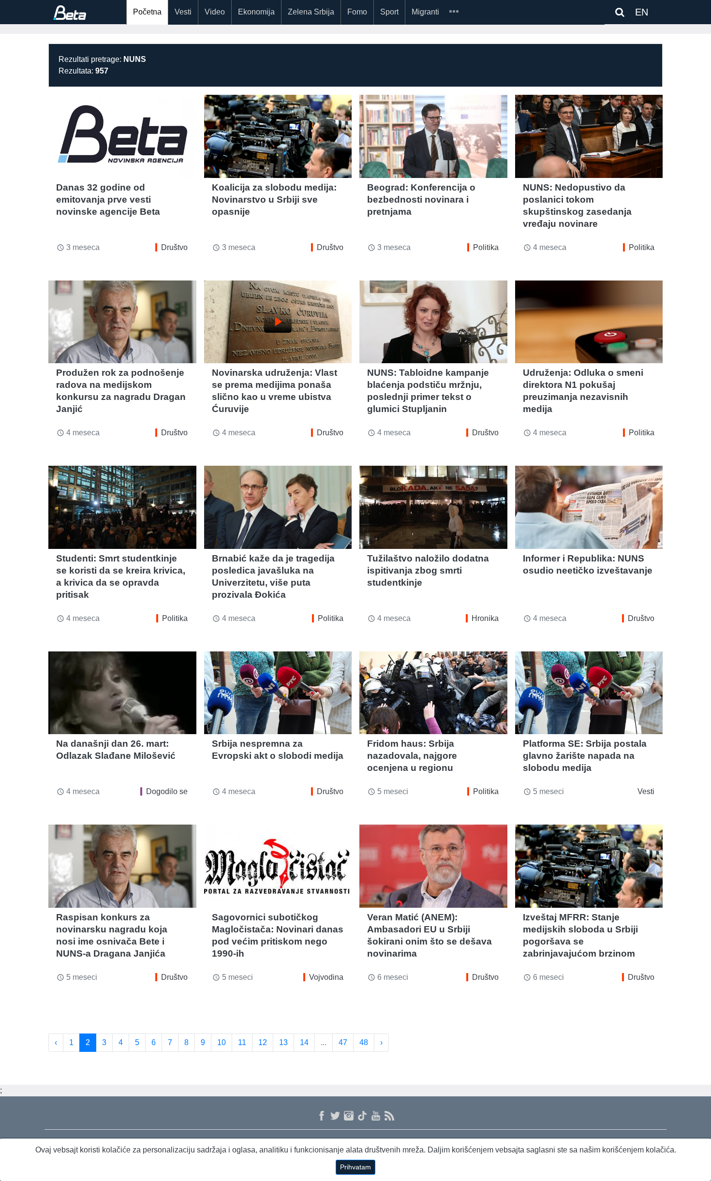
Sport (389, 12)
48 (363, 1042)
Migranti (425, 12)
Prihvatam (355, 1167)
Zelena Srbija (311, 12)
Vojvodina (326, 977)
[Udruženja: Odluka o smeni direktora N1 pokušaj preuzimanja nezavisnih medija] (589, 322)
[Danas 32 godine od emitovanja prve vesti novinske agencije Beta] (122, 136)
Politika (486, 247)
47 (343, 1042)
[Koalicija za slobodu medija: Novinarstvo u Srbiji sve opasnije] (278, 136)
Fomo (357, 12)
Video (215, 12)
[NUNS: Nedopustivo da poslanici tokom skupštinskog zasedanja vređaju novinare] (589, 136)
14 (304, 1042)
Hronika (485, 618)
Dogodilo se (167, 791)
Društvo (174, 247)
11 (242, 1042)
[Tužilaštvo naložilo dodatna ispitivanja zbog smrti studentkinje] (433, 507)
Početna (147, 12)
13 (283, 1042)
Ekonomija (256, 12)
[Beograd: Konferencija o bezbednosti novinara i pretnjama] (433, 136)
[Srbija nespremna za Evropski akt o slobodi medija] (278, 693)
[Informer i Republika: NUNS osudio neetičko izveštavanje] (589, 507)
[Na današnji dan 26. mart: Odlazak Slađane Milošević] (122, 693)
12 (262, 1042)
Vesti (183, 12)
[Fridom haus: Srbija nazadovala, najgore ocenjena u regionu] (433, 693)
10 (221, 1042)
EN (641, 12)
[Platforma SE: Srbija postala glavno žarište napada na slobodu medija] (589, 693)
